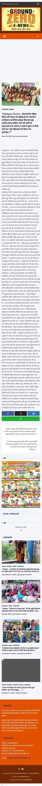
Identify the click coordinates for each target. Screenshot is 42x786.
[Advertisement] (21, 59)
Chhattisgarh (7, 566)
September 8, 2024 (9, 574)
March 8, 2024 (7, 136)
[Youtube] (22, 769)
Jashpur (5, 109)
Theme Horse (24, 776)
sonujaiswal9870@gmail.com (19, 758)
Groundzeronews (21, 773)
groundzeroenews (21, 136)
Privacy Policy (34, 773)
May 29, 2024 (6, 614)
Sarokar (20, 566)
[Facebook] (19, 769)
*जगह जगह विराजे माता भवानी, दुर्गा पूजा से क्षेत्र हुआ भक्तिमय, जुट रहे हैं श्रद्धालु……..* (18, 688)
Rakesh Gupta (21, 693)
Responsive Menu (37, 4)
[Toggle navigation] (5, 36)
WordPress (28, 780)
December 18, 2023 (9, 653)
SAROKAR (8, 537)
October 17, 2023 (8, 693)
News (12, 109)
